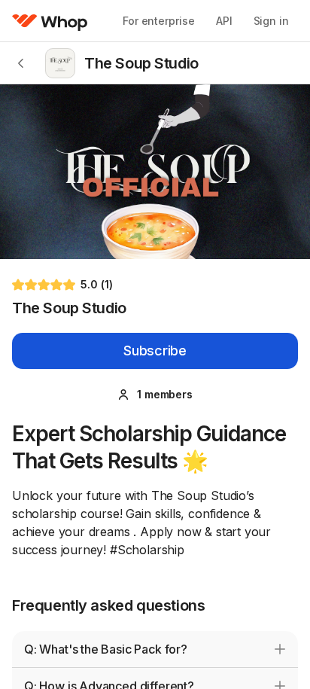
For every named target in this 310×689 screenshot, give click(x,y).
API (224, 20)
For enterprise (159, 20)
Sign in (271, 20)
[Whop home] (50, 21)
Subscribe (154, 350)
